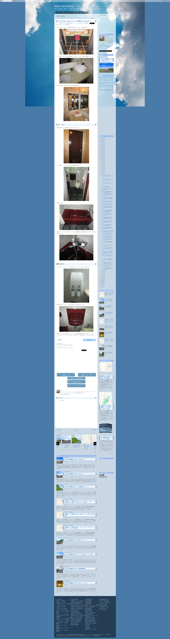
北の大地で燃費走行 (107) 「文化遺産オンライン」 (77, 486)
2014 (102, 157)
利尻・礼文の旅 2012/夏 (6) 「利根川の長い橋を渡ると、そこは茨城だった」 (106, 211)
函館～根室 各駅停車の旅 (90, 620)
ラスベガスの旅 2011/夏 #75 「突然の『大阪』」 (106, 266)
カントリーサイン (66, 484)
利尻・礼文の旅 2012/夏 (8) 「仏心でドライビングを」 (107, 204)
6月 (102, 170)
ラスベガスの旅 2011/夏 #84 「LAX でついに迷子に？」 (107, 237)
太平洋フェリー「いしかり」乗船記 (63, 618)
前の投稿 (59, 429)
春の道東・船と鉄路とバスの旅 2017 (78, 605)
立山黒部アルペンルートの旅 (90, 629)
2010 (102, 280)
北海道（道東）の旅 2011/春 (76, 618)
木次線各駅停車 (88, 603)
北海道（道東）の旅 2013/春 (76, 614)
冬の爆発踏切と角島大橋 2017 (76, 602)
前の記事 (59, 339)
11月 (102, 162)
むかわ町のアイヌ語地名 (68, 499)
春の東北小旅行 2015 (75, 609)
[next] (95, 443)
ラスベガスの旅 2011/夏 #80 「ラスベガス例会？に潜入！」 (106, 248)
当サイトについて (66, 12)
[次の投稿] (91, 375)
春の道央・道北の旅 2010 (76, 621)
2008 (102, 283)
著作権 (82, 634)
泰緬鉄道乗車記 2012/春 (104, 599)
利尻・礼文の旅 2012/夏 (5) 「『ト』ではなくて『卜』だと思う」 (107, 214)
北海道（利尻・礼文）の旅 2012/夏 (77, 615)
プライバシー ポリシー (88, 634)
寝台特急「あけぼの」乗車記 (90, 623)
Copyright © (59, 344)
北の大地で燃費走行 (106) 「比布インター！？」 (76, 540)
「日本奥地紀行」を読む (104, 606)
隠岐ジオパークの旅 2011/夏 (76, 617)
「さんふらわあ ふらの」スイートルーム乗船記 (107, 186)
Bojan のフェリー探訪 (64, 23)
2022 (102, 144)
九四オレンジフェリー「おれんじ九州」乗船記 (61, 606)
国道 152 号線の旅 (74, 623)
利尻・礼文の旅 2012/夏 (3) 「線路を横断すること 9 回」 (106, 222)
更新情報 (78, 634)
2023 (102, 142)
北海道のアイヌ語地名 (60, 600)
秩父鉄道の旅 (87, 627)
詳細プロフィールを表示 (104, 47)
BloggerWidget (94, 593)
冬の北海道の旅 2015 (75, 611)
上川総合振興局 (66, 457)
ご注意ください (75, 12)
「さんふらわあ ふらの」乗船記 (62, 621)
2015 (102, 155)
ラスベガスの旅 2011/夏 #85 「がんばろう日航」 (106, 234)
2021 (102, 146)
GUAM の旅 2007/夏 (103, 603)
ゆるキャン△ (103, 634)
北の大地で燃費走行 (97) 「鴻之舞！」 (108, 306)
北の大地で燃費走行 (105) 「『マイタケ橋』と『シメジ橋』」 (79, 554)
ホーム (58, 12)
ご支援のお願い (96, 635)
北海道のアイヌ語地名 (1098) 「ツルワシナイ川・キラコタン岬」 (106, 407)
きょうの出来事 (102, 609)
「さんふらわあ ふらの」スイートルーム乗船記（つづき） (107, 183)
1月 (102, 275)
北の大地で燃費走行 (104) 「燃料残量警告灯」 (76, 568)
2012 (102, 277)
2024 (102, 141)
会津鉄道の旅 (87, 624)
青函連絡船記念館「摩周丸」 (90, 621)
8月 (102, 167)
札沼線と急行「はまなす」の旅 (91, 615)
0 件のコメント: (71, 347)
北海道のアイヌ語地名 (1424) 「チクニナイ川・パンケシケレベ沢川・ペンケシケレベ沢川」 (109, 321)
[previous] (57, 443)
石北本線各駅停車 (88, 600)
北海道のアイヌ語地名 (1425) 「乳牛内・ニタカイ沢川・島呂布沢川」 (106, 90)
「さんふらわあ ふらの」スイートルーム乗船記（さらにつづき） (107, 179)
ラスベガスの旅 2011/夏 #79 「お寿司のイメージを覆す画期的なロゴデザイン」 (107, 252)
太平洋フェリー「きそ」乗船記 (62, 619)
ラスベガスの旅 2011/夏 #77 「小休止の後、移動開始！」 (106, 259)
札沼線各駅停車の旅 (89, 614)
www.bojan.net (60, 343)
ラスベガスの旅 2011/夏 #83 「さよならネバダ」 (106, 239)
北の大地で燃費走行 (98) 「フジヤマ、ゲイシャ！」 (109, 353)
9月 (102, 165)
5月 (102, 172)
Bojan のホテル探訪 (103, 605)
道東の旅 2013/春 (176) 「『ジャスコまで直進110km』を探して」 (109, 327)
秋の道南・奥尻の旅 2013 (76, 612)
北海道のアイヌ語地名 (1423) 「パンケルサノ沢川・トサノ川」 (109, 340)
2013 (102, 159)
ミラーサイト (90, 635)
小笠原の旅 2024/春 (74, 599)
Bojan (108, 36)
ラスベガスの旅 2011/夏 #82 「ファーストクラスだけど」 (106, 242)
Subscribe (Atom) (97, 634)
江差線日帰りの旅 (88, 611)
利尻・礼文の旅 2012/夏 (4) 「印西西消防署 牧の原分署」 (106, 218)
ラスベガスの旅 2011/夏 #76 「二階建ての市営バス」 (106, 263)
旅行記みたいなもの (103, 608)
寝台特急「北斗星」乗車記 (90, 618)
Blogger (85, 635)
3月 (102, 271)
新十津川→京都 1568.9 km (90, 612)
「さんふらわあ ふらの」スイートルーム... (65, 18)
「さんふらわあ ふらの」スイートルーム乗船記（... (85, 18)
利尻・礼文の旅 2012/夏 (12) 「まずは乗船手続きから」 (107, 192)
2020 (102, 147)
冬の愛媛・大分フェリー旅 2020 (77, 600)
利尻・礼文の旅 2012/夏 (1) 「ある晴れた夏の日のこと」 (106, 228)
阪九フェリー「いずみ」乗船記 (62, 614)
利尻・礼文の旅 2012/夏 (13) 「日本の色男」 (106, 189)
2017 (102, 152)
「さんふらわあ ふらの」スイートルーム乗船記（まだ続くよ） (107, 176)
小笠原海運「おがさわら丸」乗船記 (63, 603)
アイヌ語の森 (59, 599)
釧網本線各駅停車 (88, 602)
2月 (102, 273)
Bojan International (64, 6)
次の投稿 (94, 429)
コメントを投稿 (61, 400)
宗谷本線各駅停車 (88, 609)
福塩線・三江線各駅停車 (89, 606)
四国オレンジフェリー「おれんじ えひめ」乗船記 (61, 608)
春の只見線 (87, 626)
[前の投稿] (58, 374)
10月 (102, 163)
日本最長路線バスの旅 (89, 617)
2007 (102, 285)
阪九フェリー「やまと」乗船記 (62, 610)
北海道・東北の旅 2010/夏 (76, 620)
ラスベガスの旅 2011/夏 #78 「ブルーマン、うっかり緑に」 (107, 256)
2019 (102, 149)
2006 (102, 286)
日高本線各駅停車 (88, 599)
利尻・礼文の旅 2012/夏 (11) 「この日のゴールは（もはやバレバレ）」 (107, 194)
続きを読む (89, 339)
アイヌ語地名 (85, 12)
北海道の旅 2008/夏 (74, 624)
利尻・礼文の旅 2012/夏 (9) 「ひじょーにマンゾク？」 (107, 202)
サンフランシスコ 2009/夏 (104, 602)
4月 (102, 173)
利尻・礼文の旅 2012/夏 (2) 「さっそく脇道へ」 (106, 225)
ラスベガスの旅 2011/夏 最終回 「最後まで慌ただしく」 (107, 231)
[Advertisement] (76, 362)
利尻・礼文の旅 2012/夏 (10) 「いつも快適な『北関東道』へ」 (106, 198)
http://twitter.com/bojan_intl (64, 394)
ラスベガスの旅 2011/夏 (104, 600)
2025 (102, 139)
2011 (102, 278)
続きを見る (58, 468)
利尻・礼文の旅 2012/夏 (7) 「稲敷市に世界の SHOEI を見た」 (107, 207)
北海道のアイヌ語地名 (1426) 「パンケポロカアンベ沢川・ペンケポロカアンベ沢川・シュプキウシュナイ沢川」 (106, 87)
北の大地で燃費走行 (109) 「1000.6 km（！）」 (76, 459)
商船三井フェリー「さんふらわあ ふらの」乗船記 (78, 23)
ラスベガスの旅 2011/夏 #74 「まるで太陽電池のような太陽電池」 (107, 268)
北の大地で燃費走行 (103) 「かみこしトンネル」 (76, 583)
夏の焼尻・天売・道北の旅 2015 (77, 608)
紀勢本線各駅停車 (88, 608)
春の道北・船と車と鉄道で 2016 (77, 606)
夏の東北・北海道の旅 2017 (76, 603)
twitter (74, 634)
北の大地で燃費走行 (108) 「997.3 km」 (74, 473)
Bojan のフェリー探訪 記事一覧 (76, 378)
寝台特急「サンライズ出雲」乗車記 (92, 605)
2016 (102, 154)
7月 (102, 168)
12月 (102, 160)
